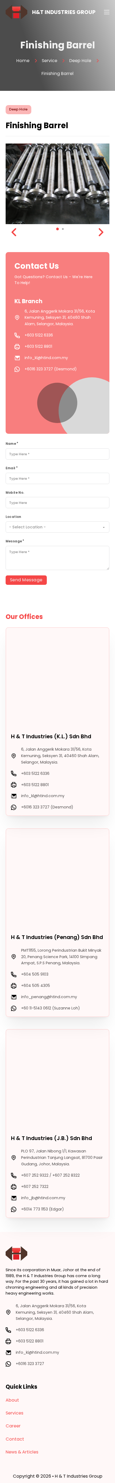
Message (14, 541)
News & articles (22, 1452)
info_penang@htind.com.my (49, 997)
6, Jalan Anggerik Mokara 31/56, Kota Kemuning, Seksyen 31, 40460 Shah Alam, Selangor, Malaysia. (60, 318)
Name (11, 443)
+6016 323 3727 (30, 1363)
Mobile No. (15, 492)
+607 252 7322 (34, 1186)
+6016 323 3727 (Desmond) (51, 369)
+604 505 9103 (34, 974)
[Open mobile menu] (106, 12)
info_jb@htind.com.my (43, 1198)
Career (13, 1426)
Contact (15, 1439)
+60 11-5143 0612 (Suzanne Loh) (50, 1008)
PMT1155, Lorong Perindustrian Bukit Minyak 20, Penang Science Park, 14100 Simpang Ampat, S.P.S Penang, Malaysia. (61, 957)
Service (49, 61)
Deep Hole (80, 61)
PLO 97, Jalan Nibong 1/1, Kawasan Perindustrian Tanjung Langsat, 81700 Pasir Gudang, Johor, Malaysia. (62, 1157)
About (12, 1400)
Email (11, 468)
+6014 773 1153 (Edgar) (42, 1209)
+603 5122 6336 (39, 335)
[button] (57, 229)
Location (13, 516)
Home (22, 61)
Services (14, 1413)
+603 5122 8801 (38, 346)
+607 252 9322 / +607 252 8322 (50, 1175)
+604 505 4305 (35, 985)
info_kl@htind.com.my (46, 357)
